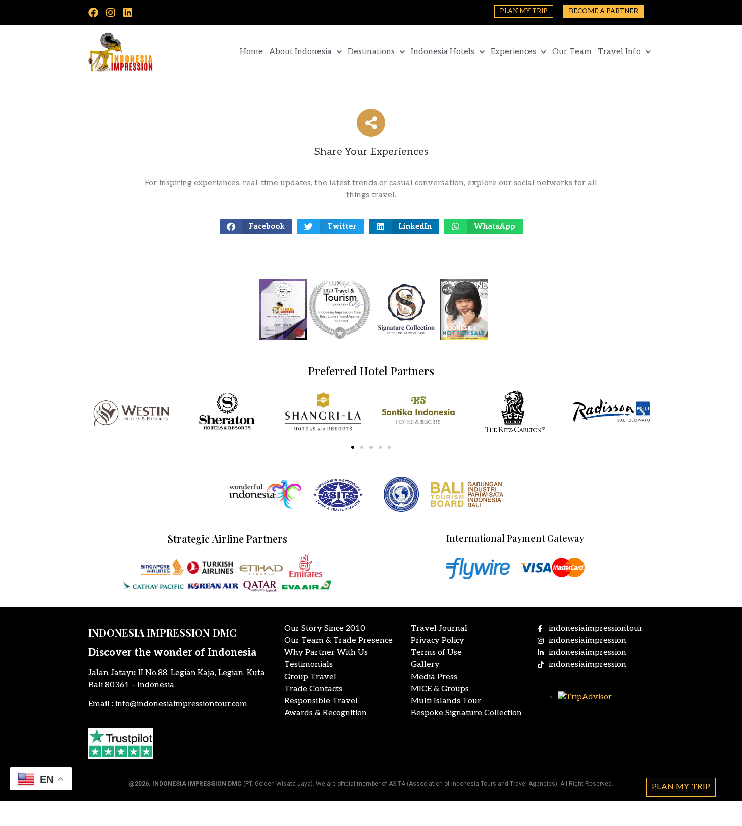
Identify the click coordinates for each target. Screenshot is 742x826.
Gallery (425, 664)
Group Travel (310, 677)
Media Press (434, 677)
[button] (256, 226)
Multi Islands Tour (446, 701)
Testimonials (308, 664)
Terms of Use (436, 652)
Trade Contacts (313, 689)
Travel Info (619, 52)
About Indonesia (300, 52)
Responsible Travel (321, 701)
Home (251, 52)
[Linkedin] (128, 13)
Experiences (513, 52)
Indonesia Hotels (442, 52)
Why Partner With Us (326, 652)
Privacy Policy (437, 640)
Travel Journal (439, 628)
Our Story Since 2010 (324, 628)
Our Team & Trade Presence (338, 640)
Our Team (572, 52)
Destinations (371, 52)
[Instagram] (110, 13)
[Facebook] (93, 13)
